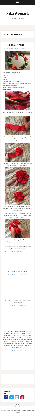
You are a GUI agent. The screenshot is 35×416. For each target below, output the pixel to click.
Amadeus (29, 410)
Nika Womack (17, 13)
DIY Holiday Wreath (13, 44)
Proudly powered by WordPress (10, 410)
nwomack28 (17, 48)
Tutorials (23, 48)
